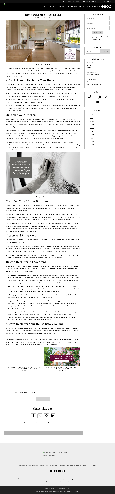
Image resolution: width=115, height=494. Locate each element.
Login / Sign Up (95, 1)
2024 (92, 121)
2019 (92, 138)
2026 (92, 114)
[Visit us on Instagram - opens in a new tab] (102, 6)
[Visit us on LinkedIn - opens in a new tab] (107, 6)
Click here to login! (98, 39)
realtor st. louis (91, 79)
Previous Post (12, 433)
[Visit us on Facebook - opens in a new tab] (105, 6)
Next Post (75, 433)
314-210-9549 (107, 1)
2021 (92, 131)
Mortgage (90, 81)
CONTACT (61, 6)
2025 (92, 118)
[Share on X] (39, 415)
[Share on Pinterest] (46, 415)
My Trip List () (86, 1)
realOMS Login (76, 491)
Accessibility (58, 481)
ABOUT (88, 6)
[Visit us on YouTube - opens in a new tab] (110, 6)
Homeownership (91, 72)
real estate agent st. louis (60, 422)
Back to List (42, 399)
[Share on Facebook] (33, 415)
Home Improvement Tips (94, 84)
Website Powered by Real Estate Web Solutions (57, 488)
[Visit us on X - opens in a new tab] (106, 96)
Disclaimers (68, 491)
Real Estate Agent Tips (43, 422)
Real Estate (31, 422)
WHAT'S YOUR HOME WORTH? (75, 6)
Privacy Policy (49, 481)
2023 (92, 124)
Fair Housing (66, 481)
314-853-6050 (92, 465)
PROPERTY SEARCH (50, 6)
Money (89, 77)
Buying (89, 67)
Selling (23, 422)
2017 (92, 145)
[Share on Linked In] (52, 415)
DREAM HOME (96, 6)
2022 (92, 128)
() (66, 1)
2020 (92, 135)
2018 (92, 141)
